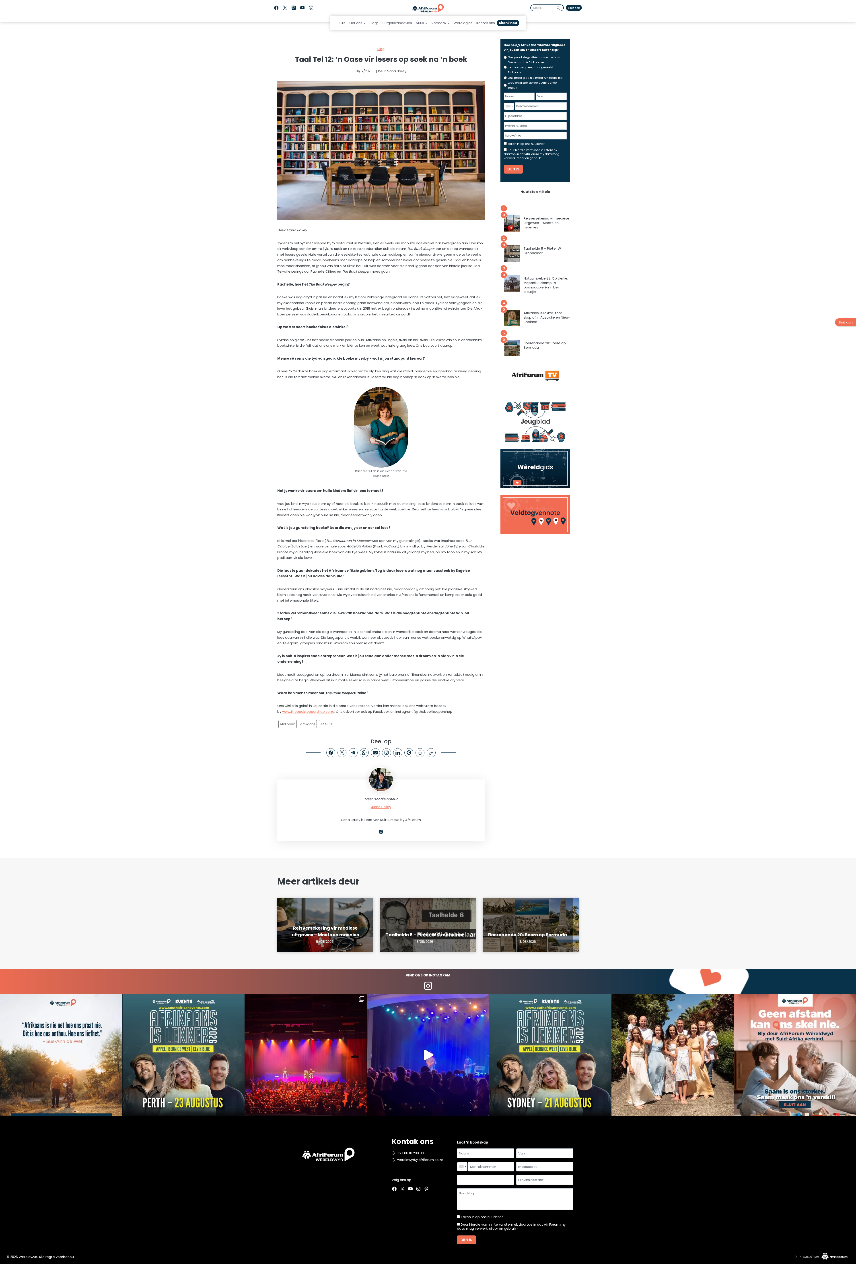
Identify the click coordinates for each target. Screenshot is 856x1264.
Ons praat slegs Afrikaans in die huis (534, 57)
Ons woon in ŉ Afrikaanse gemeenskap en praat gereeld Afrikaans (530, 67)
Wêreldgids (463, 23)
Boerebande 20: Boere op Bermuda (545, 345)
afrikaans (307, 724)
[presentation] (512, 223)
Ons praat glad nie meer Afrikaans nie (535, 78)
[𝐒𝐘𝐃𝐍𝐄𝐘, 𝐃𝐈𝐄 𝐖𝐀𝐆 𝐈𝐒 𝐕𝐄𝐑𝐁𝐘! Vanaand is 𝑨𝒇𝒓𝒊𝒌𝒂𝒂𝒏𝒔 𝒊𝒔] (550, 1055)
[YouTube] (302, 8)
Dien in (513, 169)
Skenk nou (508, 23)
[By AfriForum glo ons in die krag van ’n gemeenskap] (795, 1055)
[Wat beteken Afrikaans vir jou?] (61, 1055)
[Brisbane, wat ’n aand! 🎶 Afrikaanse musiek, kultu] (306, 1055)
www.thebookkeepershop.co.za (308, 711)
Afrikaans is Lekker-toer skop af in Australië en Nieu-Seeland (547, 317)
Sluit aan (574, 8)
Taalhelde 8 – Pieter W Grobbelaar (542, 250)
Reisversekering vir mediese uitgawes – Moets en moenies (546, 223)
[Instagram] (293, 8)
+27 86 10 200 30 (410, 1153)
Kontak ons (485, 23)
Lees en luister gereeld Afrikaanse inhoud (532, 85)
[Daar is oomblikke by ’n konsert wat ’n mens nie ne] (428, 1055)
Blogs (374, 23)
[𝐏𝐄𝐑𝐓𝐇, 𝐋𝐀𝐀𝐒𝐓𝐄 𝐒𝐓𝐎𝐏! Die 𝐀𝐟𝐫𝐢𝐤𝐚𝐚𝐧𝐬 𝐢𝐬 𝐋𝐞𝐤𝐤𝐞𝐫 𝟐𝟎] (183, 1055)
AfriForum (287, 724)
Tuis (342, 23)
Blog (381, 48)
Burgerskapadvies (397, 23)
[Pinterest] (311, 8)
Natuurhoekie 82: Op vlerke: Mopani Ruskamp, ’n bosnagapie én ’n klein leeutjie (546, 285)
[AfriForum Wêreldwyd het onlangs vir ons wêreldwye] (672, 1055)
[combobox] (509, 106)
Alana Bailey (381, 806)
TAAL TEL (327, 724)
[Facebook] (276, 8)
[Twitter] (285, 8)
